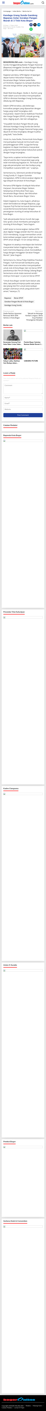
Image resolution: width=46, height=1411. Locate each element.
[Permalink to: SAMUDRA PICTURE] (33, 354)
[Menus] (3, 2)
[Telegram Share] (39, 24)
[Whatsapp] (31, 29)
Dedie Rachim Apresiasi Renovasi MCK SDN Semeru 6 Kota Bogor (12, 314)
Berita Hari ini (7, 27)
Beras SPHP (18, 298)
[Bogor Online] (23, 2)
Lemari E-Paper (19, 1408)
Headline (18, 27)
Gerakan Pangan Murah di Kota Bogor (19, 301)
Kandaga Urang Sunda (12, 305)
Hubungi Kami (37, 1406)
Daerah (13, 27)
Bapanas (7, 298)
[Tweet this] (35, 24)
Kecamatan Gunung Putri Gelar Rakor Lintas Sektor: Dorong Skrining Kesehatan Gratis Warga (12, 343)
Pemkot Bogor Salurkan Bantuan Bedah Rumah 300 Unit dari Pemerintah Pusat (33, 343)
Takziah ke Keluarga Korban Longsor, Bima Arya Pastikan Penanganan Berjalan (34, 315)
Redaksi (28, 1406)
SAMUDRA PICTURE (31, 361)
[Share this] (31, 24)
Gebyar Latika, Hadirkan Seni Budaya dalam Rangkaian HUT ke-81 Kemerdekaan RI (11, 362)
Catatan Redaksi (7, 1408)
